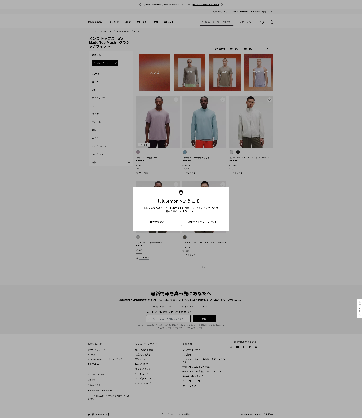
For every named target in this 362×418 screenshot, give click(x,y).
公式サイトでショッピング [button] (202, 222)
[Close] (227, 190)
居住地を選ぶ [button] (157, 222)
